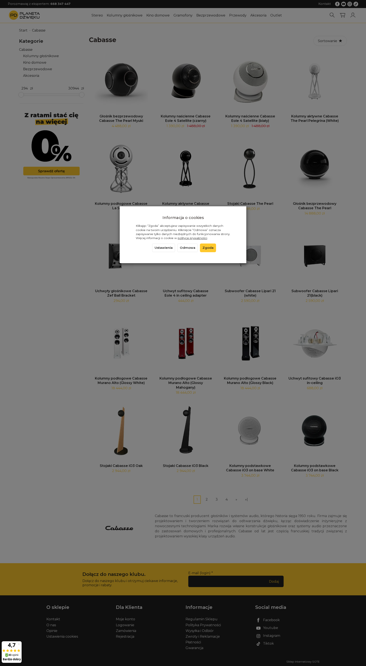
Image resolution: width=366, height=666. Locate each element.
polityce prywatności (192, 238)
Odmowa (187, 248)
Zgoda (208, 248)
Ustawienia (164, 248)
